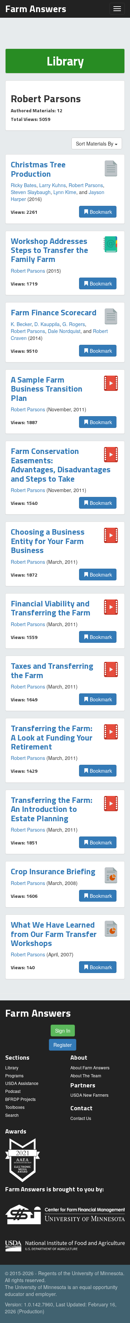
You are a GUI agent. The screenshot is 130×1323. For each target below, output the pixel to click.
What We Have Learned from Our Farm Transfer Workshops (54, 933)
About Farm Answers (90, 1067)
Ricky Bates (23, 185)
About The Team (85, 1075)
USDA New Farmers (89, 1095)
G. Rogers (73, 324)
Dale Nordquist (64, 330)
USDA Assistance (21, 1083)
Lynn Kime (64, 192)
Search (12, 1115)
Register (62, 1044)
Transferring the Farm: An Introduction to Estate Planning (52, 809)
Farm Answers (35, 8)
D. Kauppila (47, 324)
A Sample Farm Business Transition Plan (47, 388)
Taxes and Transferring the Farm (52, 670)
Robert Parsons (86, 185)
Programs (14, 1075)
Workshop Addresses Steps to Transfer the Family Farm (49, 250)
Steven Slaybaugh (31, 192)
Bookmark (100, 211)
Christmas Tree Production (38, 168)
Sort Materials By (95, 143)
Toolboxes (15, 1107)
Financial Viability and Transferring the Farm (50, 608)
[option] (65, 189)
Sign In (62, 1030)
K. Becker (21, 324)
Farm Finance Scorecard (53, 312)
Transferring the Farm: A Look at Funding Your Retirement (52, 737)
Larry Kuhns (52, 185)
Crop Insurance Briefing (53, 871)
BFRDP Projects (20, 1099)
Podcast (12, 1091)
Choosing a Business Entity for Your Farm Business (48, 540)
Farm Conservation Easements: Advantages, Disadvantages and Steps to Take (61, 464)
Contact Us (80, 1118)
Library (11, 1067)
